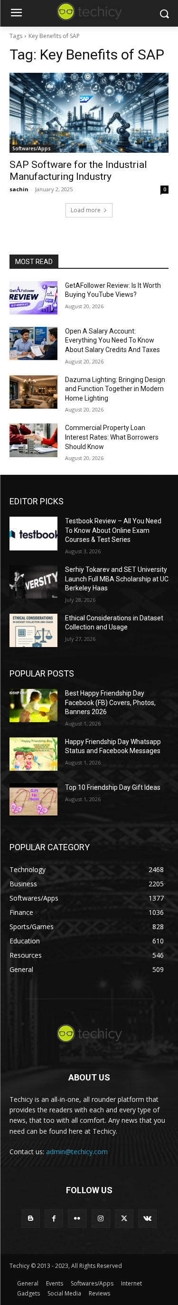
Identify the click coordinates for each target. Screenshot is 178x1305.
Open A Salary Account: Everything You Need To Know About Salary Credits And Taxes (112, 340)
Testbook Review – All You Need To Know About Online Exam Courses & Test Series (113, 530)
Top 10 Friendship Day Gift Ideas (112, 787)
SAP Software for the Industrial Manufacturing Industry (78, 170)
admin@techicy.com (77, 1151)
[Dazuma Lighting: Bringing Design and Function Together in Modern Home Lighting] (33, 392)
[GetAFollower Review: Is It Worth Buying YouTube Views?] (33, 297)
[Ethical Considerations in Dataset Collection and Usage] (33, 630)
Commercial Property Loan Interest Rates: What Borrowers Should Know (112, 437)
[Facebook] (54, 1218)
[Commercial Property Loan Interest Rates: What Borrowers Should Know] (33, 440)
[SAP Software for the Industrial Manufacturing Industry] (89, 113)
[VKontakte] (147, 1218)
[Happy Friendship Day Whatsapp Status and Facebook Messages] (33, 754)
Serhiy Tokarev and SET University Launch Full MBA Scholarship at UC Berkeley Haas (117, 579)
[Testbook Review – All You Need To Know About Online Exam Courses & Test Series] (33, 533)
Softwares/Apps (31, 148)
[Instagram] (101, 1218)
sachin (18, 189)
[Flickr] (77, 1218)
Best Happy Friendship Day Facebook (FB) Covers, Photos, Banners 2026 (110, 702)
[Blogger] (30, 1218)
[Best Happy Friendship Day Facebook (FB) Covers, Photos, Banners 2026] (33, 705)
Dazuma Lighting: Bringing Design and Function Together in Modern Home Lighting (115, 389)
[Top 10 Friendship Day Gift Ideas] (33, 799)
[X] (124, 1218)
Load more (86, 210)
